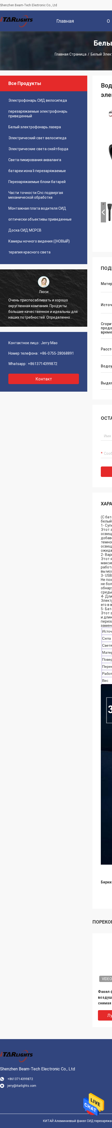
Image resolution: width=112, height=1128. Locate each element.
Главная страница (70, 54)
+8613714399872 (42, 364)
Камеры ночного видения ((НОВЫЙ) (39, 241)
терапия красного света (29, 252)
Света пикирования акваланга (34, 160)
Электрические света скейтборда (38, 149)
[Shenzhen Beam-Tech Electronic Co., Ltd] (17, 21)
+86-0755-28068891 (57, 353)
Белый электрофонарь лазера (34, 127)
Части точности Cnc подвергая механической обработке (35, 195)
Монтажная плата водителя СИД (37, 208)
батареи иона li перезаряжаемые (37, 171)
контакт (43, 379)
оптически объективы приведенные (40, 219)
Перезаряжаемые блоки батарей (37, 182)
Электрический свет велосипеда (37, 138)
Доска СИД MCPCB (24, 230)
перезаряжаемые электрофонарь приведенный (37, 113)
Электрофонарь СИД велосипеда (37, 100)
